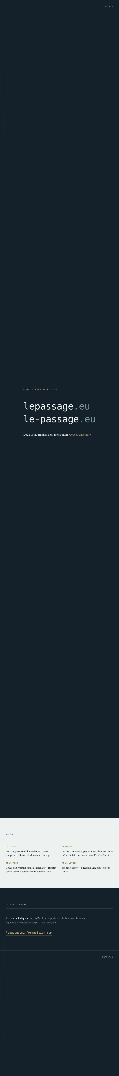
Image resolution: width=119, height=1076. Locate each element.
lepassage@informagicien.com (29, 932)
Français (107, 957)
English (108, 6)
